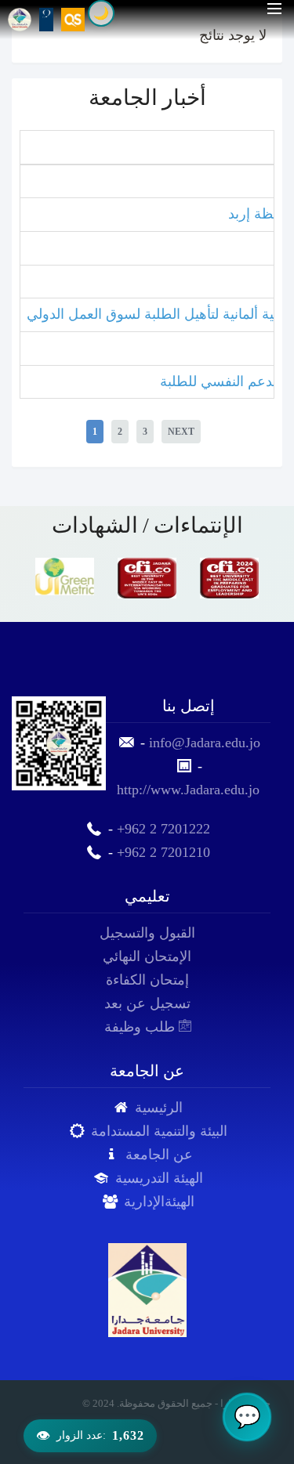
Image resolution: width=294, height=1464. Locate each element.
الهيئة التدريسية (159, 1178)
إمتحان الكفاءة (147, 980)
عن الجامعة (159, 1154)
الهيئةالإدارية (159, 1201)
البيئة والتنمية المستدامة (159, 1131)
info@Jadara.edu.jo (204, 742)
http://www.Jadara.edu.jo (188, 789)
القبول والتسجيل (147, 933)
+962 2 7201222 (163, 829)
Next (181, 431)
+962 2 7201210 (163, 852)
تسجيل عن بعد (147, 1003)
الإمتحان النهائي (147, 956)
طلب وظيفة (141, 1027)
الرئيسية (159, 1107)
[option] (64, 576)
